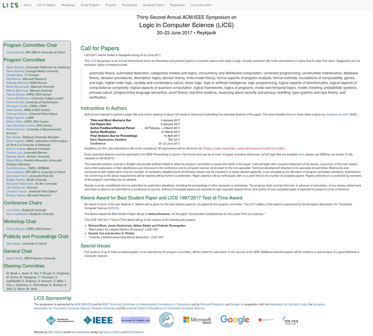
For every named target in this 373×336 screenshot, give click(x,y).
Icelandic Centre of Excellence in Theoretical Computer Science (165, 308)
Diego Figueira (15, 118)
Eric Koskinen (135, 332)
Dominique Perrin (17, 176)
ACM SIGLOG (83, 304)
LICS (93, 61)
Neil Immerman (15, 129)
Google (235, 304)
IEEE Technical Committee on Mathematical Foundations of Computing (146, 304)
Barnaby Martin (15, 156)
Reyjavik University (103, 308)
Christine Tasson (16, 191)
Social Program (90, 5)
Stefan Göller (14, 121)
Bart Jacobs (13, 137)
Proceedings (129, 5)
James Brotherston (18, 98)
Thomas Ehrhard (16, 114)
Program (110, 5)
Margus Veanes (16, 195)
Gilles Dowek (14, 110)
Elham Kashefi (15, 141)
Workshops (68, 5)
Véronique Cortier (17, 106)
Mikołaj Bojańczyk (17, 90)
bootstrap (84, 332)
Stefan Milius (14, 160)
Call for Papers (46, 5)
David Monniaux (16, 168)
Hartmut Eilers (112, 332)
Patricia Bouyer (15, 94)
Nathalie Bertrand (17, 83)
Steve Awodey (15, 71)
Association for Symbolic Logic (288, 304)
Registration (177, 5)
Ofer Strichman (15, 187)
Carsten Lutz (14, 152)
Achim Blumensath (17, 86)
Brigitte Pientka (15, 180)
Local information (201, 5)
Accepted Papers (153, 5)
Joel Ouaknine (15, 52)
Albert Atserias (15, 67)
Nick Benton (13, 79)
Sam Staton (13, 243)
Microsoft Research (212, 304)
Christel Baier (14, 75)
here (301, 154)
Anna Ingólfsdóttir (17, 214)
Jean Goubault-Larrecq (20, 125)
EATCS (113, 208)
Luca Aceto (13, 210)
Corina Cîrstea (15, 102)
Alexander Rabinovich (19, 183)
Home (27, 5)
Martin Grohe (14, 258)
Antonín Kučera (15, 149)
